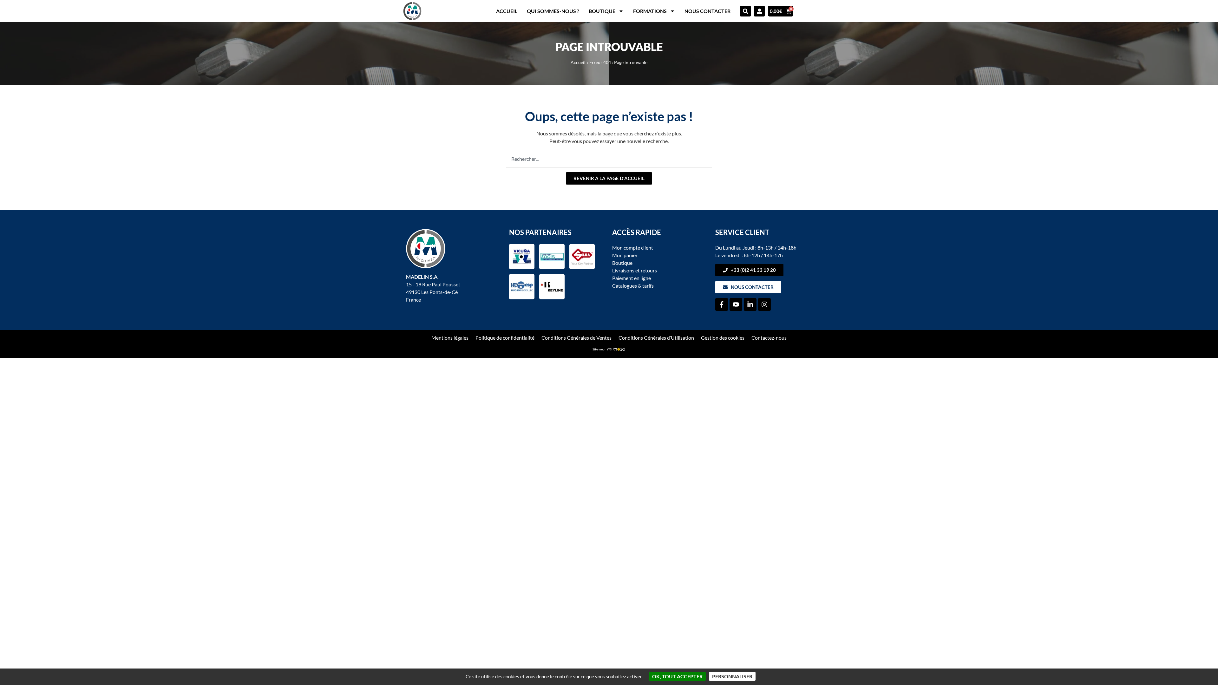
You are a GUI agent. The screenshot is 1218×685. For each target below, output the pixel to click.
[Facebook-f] (721, 304)
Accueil (506, 11)
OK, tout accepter (677, 676)
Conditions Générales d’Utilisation (656, 338)
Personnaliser (732, 676)
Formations (650, 11)
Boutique (602, 11)
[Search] (745, 11)
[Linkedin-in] (750, 304)
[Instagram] (764, 304)
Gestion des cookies (722, 338)
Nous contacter (707, 11)
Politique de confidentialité (504, 338)
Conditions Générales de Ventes (576, 338)
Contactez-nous (769, 338)
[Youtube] (736, 304)
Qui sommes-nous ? (553, 11)
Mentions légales (449, 338)
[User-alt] (759, 11)
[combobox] (609, 158)
